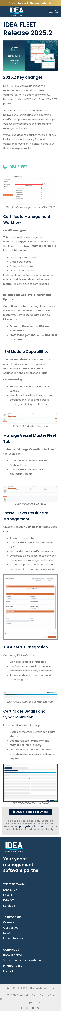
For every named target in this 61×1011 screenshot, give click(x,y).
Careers (8, 922)
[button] (51, 11)
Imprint (8, 971)
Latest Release (13, 938)
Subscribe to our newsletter (22, 960)
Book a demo (12, 955)
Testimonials (12, 917)
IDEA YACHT (11, 890)
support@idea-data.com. (30, 826)
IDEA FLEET (10, 895)
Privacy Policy (12, 966)
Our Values (10, 928)
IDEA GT (8, 900)
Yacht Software (14, 884)
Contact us (11, 950)
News (7, 933)
